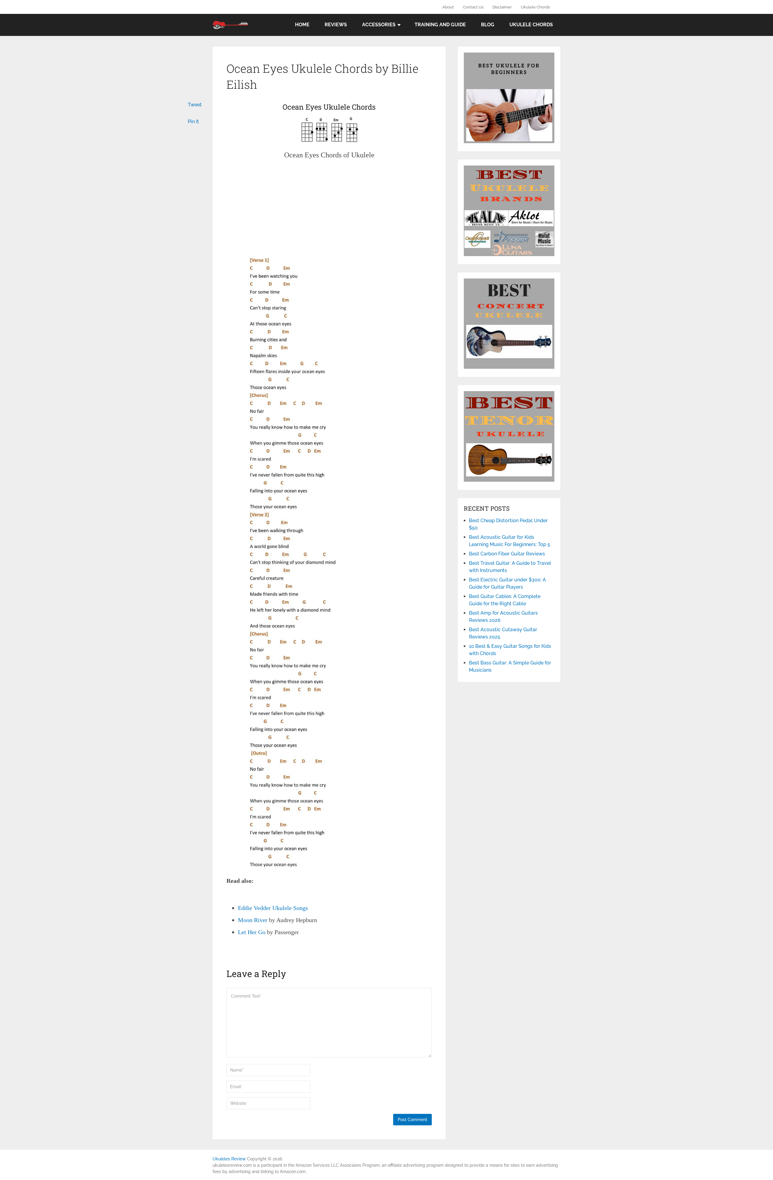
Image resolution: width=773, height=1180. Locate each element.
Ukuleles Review (229, 1158)
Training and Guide (440, 24)
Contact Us (473, 7)
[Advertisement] (329, 210)
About (448, 7)
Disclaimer (502, 7)
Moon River (253, 920)
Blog (487, 24)
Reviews (336, 24)
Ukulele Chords (535, 7)
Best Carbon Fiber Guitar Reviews (507, 554)
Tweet (195, 105)
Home (302, 24)
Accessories (379, 24)
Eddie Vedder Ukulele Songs (273, 908)
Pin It (193, 121)
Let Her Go (251, 932)
